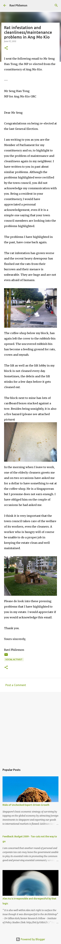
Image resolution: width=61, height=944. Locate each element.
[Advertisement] (30, 727)
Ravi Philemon (18, 5)
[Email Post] (6, 656)
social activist (13, 659)
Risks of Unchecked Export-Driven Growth (26, 805)
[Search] (56, 5)
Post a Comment (15, 685)
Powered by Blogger (32, 939)
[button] (6, 48)
